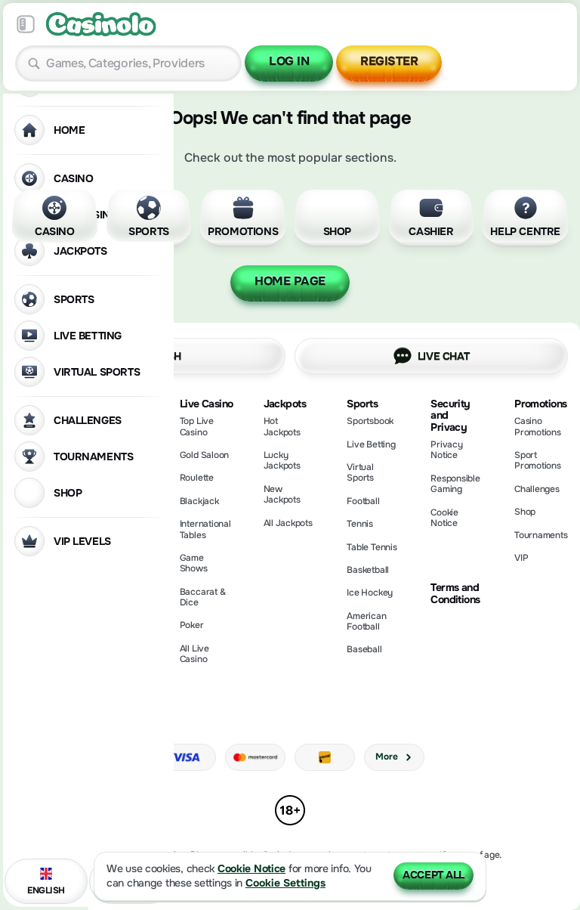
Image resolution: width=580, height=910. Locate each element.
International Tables (205, 529)
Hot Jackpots (282, 426)
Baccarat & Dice (203, 597)
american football (366, 621)
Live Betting (371, 444)
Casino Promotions (537, 426)
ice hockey (370, 593)
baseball (364, 649)
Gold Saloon (204, 455)
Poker (192, 625)
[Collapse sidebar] (25, 24)
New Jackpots (282, 494)
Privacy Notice (446, 449)
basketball (368, 570)
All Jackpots (288, 523)
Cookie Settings (285, 883)
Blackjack (199, 501)
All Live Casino (194, 653)
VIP (521, 558)
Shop (524, 512)
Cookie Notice (444, 517)
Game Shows (194, 563)
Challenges (537, 489)
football (363, 501)
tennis (360, 524)
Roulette (197, 478)
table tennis (371, 547)
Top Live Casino (197, 426)
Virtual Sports (360, 472)
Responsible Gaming (455, 483)
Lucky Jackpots (282, 460)
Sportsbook (370, 421)
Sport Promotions (537, 460)
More (386, 757)
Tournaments (540, 535)
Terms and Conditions (455, 593)
